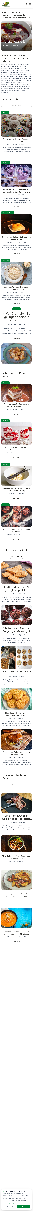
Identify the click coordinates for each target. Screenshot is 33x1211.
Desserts (5, 162)
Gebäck (5, 112)
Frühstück (6, 260)
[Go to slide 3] (29, 49)
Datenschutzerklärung (8, 1203)
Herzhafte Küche (10, 36)
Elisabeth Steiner (12, 242)
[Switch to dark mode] (26, 4)
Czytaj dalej (16, 338)
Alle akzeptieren (23, 1206)
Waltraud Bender (12, 144)
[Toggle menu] (30, 4)
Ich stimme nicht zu (9, 1206)
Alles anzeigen (16, 105)
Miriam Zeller (6, 45)
